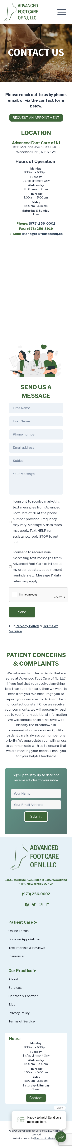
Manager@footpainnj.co (42, 234)
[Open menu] (63, 12)
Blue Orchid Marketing (46, 1138)
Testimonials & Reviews (26, 948)
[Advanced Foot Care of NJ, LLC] (22, 12)
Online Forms (18, 931)
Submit (36, 816)
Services (15, 987)
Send (22, 612)
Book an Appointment (25, 939)
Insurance (16, 956)
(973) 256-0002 (42, 223)
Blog (12, 1004)
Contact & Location (23, 996)
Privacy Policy (19, 1013)
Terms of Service (21, 1021)
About (13, 979)
